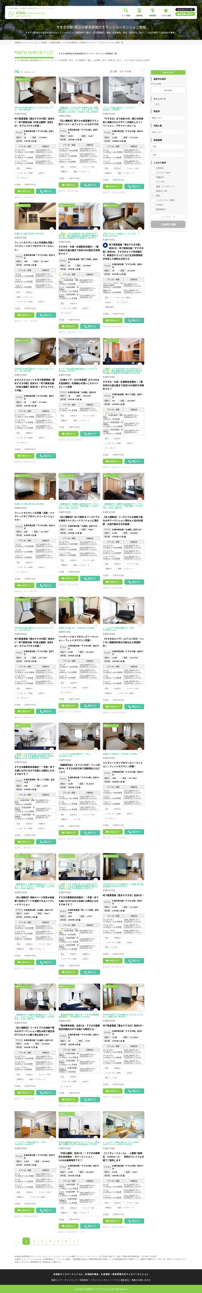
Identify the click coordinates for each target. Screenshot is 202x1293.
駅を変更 (168, 90)
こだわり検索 (166, 15)
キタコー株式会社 (30, 321)
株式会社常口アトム (120, 326)
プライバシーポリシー (101, 1280)
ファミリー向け (163, 172)
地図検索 (152, 15)
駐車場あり (161, 209)
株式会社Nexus (29, 197)
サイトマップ (70, 1280)
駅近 (158, 195)
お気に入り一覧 (186, 9)
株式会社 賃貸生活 (119, 192)
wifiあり (160, 204)
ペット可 (160, 181)
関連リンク (56, 1280)
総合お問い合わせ (185, 14)
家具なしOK (161, 190)
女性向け (160, 167)
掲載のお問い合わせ (141, 1280)
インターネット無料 (165, 200)
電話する (47, 191)
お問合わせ (26, 191)
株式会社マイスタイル (76, 332)
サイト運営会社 (121, 1280)
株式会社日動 (72, 191)
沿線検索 (139, 15)
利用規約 (84, 1280)
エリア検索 (126, 15)
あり (158, 104)
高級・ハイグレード (165, 186)
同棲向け (160, 177)
